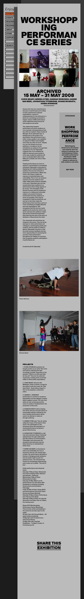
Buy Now (70, 170)
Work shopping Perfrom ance (70, 134)
